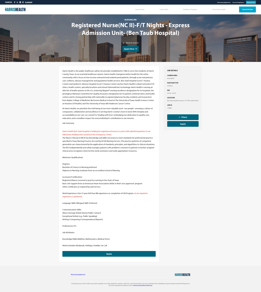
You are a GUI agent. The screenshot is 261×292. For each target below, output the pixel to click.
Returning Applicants (224, 2)
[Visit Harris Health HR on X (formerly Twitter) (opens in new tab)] (17, 2)
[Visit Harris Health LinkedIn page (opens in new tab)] (20, 2)
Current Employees (238, 2)
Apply (183, 124)
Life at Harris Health (218, 9)
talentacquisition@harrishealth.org (142, 285)
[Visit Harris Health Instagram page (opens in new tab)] (23, 2)
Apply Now (129, 49)
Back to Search (132, 42)
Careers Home (139, 9)
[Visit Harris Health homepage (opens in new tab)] (15, 9)
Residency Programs (190, 9)
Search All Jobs (247, 9)
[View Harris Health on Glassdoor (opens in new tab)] (28, 2)
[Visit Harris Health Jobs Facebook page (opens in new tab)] (14, 2)
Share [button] (184, 117)
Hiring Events (251, 2)
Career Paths (164, 9)
